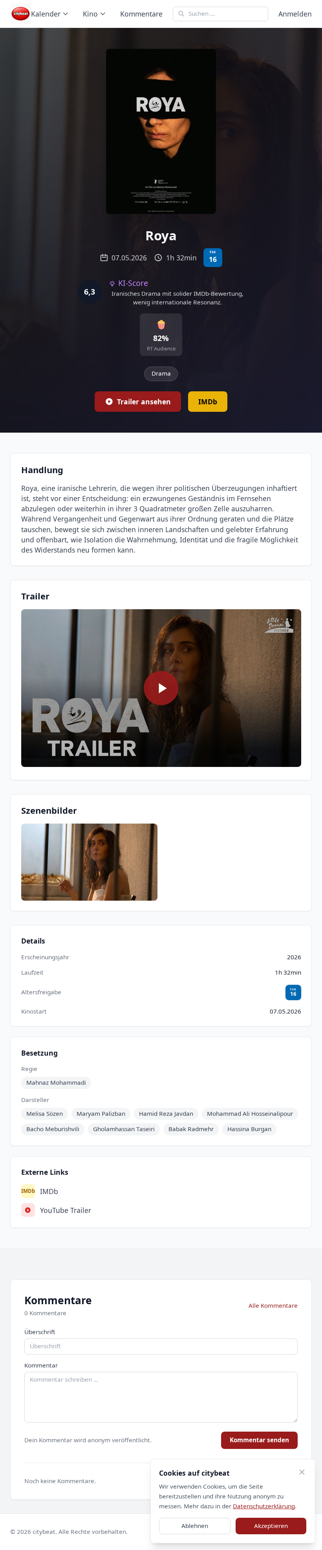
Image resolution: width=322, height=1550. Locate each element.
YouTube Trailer (65, 1210)
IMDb (39, 1191)
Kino (90, 13)
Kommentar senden (259, 1440)
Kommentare (141, 13)
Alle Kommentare (273, 1305)
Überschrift (39, 1332)
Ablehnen (194, 1526)
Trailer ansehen (144, 401)
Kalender (45, 13)
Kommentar (41, 1365)
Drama (161, 373)
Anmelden (295, 13)
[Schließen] (302, 1472)
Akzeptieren (271, 1526)
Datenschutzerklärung (264, 1506)
